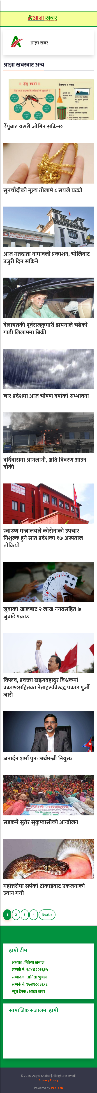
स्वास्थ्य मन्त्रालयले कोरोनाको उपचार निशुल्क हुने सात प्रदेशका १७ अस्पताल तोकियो (43, 538)
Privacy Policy (48, 1080)
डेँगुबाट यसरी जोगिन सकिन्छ (33, 126)
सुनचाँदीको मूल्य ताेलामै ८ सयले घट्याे (42, 190)
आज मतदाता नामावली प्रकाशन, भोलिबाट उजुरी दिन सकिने (46, 257)
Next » (47, 915)
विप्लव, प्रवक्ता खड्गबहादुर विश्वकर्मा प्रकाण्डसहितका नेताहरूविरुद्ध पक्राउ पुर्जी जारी (46, 688)
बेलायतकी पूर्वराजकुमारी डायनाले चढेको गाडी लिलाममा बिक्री (45, 328)
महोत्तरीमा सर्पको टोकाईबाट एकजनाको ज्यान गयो (44, 889)
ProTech (57, 1088)
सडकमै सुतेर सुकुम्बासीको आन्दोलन (40, 822)
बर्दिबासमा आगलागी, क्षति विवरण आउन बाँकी (44, 463)
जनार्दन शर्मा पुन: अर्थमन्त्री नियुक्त (37, 758)
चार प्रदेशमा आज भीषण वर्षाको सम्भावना (46, 396)
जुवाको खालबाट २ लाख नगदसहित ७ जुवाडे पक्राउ (42, 613)
